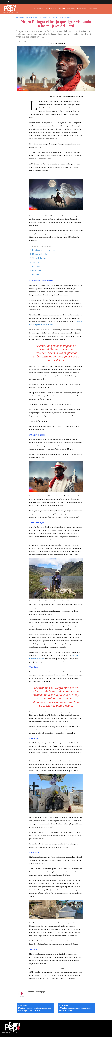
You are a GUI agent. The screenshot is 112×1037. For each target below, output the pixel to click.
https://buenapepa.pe (32, 993)
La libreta (36, 266)
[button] (13, 2)
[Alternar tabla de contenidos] (54, 246)
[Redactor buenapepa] (48, 43)
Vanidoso (36, 262)
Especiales (34, 17)
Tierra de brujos (39, 258)
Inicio (17, 17)
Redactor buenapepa (59, 43)
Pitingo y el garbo (39, 254)
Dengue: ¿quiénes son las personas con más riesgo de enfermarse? (34, 1009)
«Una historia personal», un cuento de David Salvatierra (75, 1009)
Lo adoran (36, 270)
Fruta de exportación (25, 17)
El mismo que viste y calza (43, 250)
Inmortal (35, 274)
